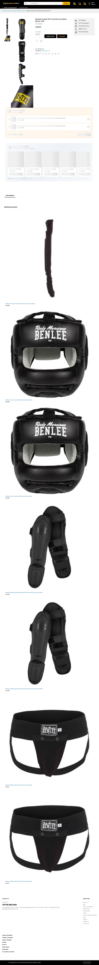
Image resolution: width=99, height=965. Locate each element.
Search (66, 3)
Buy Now (62, 36)
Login (92, 2)
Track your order (23, 7)
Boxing (13, 11)
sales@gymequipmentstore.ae (10, 909)
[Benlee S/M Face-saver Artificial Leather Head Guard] (49, 450)
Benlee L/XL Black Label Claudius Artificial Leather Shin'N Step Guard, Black (24, 689)
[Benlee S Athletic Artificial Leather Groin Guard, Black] (49, 739)
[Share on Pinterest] (46, 53)
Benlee (40, 24)
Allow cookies (87, 962)
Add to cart (50, 36)
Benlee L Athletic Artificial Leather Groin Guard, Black (19, 881)
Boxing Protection (21, 11)
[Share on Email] (55, 53)
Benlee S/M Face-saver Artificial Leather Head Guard (19, 496)
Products (8, 11)
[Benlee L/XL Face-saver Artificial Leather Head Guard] (49, 354)
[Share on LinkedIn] (49, 53)
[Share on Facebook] (39, 53)
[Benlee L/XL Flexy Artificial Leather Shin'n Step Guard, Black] (49, 258)
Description (10, 195)
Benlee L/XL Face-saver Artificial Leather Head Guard (19, 400)
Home (3, 11)
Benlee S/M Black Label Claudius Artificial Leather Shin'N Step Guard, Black (24, 592)
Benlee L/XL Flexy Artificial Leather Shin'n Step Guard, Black (20, 303)
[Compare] (41, 41)
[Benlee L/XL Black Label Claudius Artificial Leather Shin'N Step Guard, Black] (49, 643)
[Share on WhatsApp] (52, 53)
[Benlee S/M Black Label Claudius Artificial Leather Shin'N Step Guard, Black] (49, 547)
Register (93, 4)
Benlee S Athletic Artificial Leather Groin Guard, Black (19, 785)
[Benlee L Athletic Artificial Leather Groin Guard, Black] (49, 836)
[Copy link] (59, 53)
